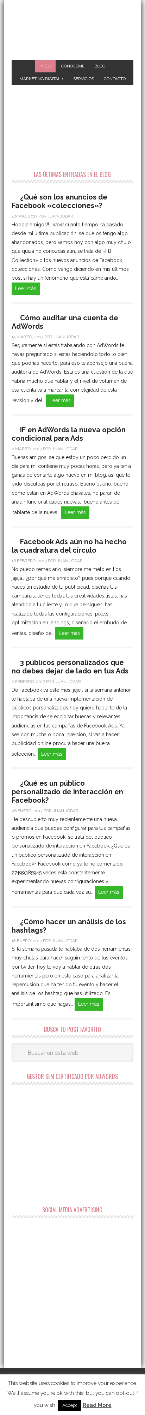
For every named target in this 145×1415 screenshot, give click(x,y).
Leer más (25, 288)
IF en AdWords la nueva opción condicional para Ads (69, 434)
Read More (97, 1405)
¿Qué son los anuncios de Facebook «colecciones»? (59, 201)
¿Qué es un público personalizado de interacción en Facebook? (67, 791)
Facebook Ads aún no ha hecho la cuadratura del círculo (69, 545)
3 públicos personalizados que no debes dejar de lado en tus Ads (70, 666)
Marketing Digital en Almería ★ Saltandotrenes (72, 30)
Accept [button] (69, 1405)
